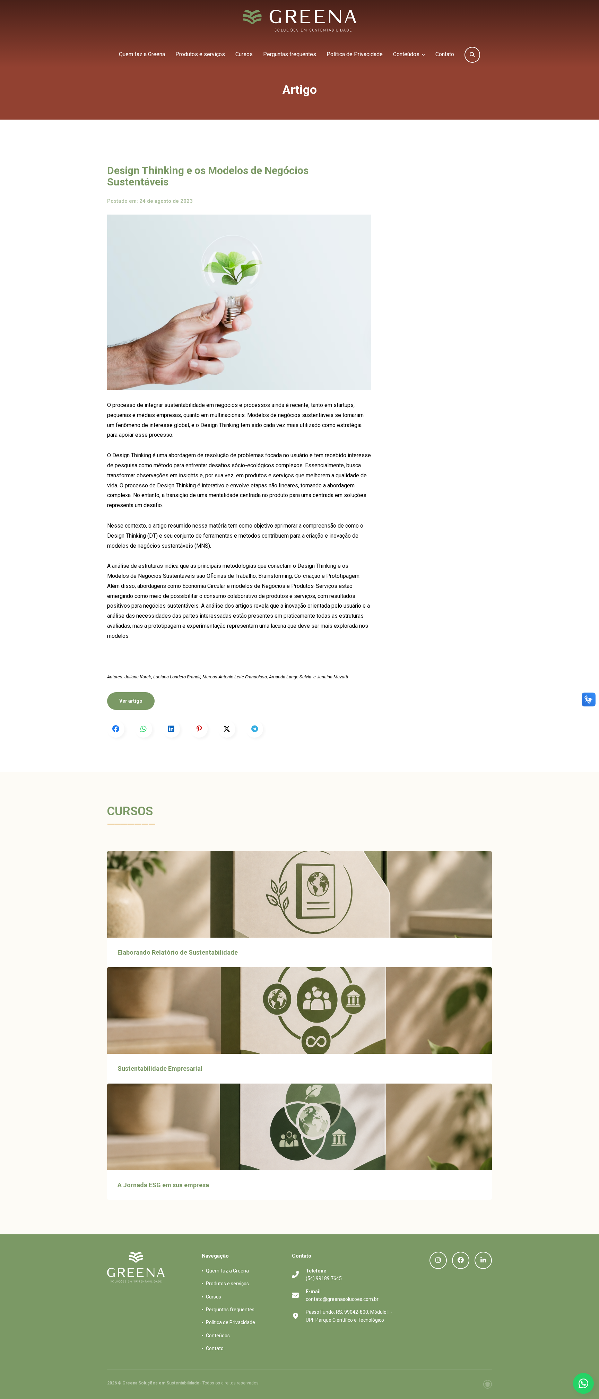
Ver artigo (130, 701)
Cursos (244, 54)
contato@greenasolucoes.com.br (342, 1295)
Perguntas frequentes (289, 54)
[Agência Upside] (487, 1384)
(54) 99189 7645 (324, 1274)
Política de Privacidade (355, 54)
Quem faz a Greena (142, 54)
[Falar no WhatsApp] (583, 1383)
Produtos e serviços (200, 54)
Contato (444, 54)
